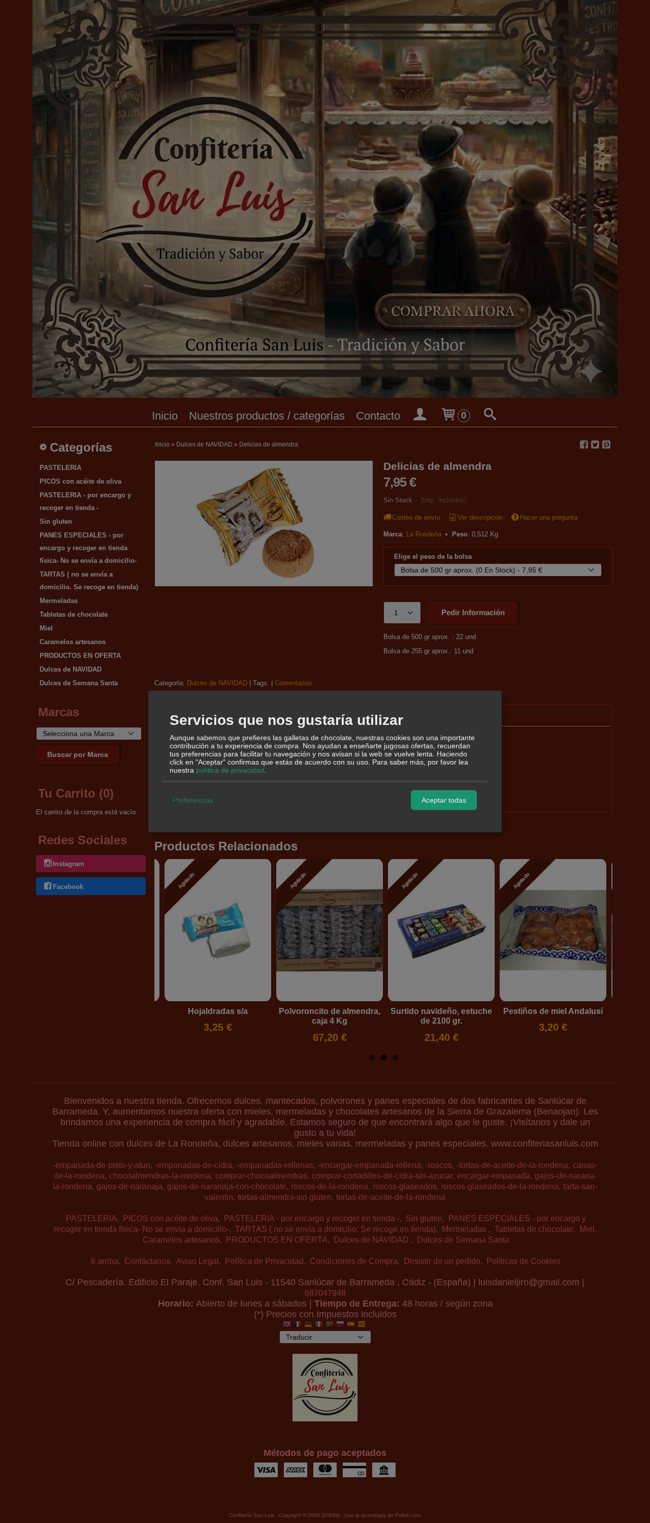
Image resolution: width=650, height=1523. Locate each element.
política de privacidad (230, 770)
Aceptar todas (443, 800)
